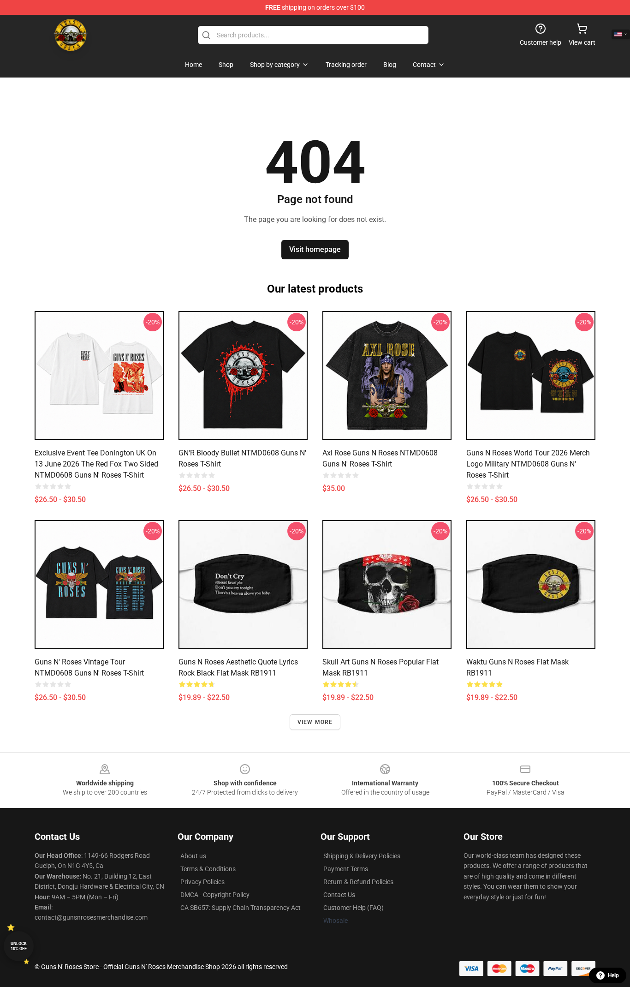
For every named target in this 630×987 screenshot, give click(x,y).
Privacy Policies (202, 881)
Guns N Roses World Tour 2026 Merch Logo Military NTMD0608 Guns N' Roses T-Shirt (528, 464)
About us (193, 856)
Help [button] (613, 975)
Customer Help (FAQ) (353, 907)
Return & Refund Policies (358, 881)
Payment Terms (345, 869)
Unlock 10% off (19, 946)
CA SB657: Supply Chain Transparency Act (240, 907)
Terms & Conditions (208, 869)
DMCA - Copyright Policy (215, 894)
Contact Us (339, 894)
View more (315, 722)
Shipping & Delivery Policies (361, 856)
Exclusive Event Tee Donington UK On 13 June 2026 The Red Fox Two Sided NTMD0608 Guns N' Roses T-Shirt (96, 464)
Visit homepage (315, 249)
